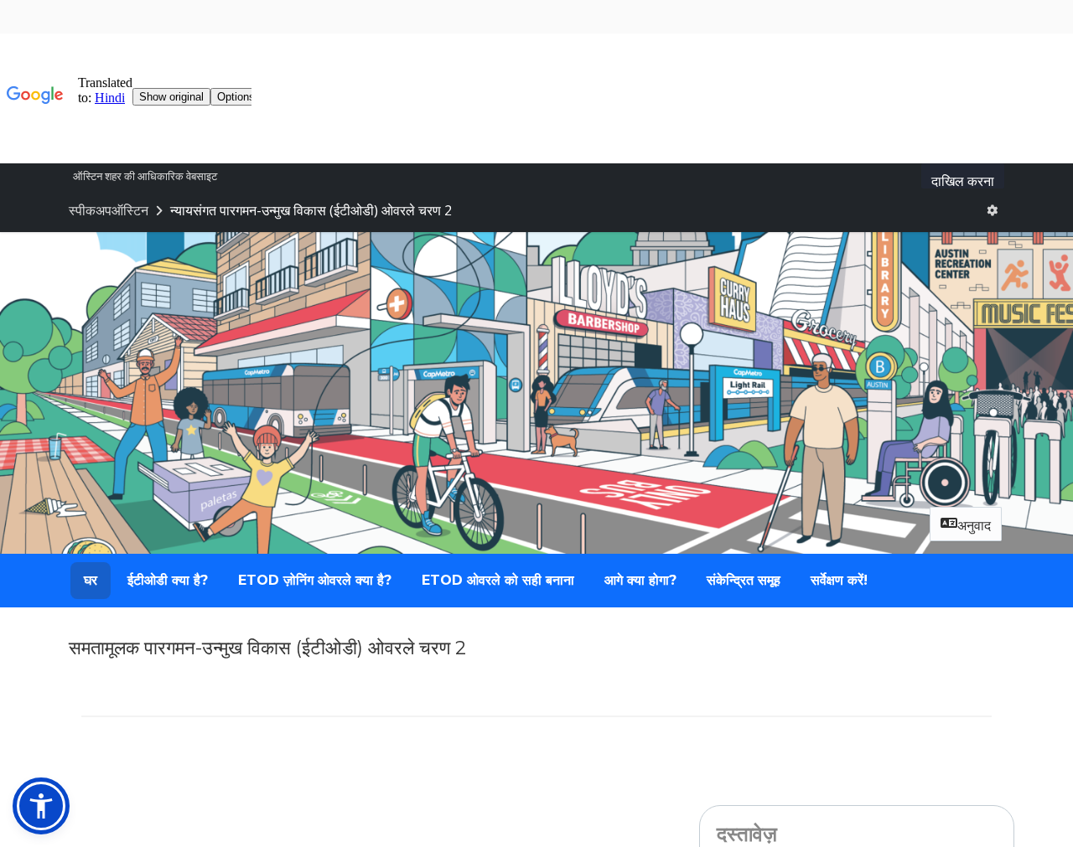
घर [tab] (90, 580)
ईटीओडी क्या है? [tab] (167, 580)
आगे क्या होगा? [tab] (640, 580)
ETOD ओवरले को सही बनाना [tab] (498, 580)
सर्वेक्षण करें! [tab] (839, 580)
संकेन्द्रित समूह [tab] (743, 580)
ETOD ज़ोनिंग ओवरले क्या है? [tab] (314, 580)
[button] (41, 806)
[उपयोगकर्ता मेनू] (992, 210)
